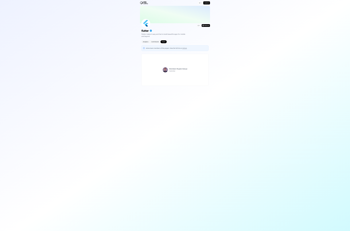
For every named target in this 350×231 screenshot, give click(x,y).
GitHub (184, 48)
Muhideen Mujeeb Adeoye (178, 69)
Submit (206, 3)
